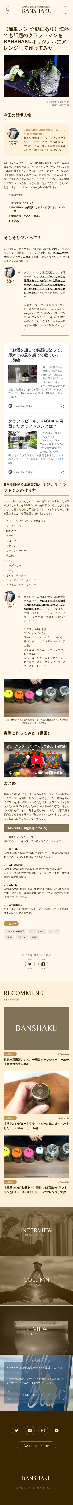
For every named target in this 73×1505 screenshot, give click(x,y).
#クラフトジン (37, 931)
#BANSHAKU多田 (15, 931)
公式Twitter (12, 849)
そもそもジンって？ (22, 202)
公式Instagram (14, 864)
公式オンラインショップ (19, 837)
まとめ (15, 221)
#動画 (9, 937)
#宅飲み (22, 937)
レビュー (11, 923)
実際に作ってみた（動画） (26, 216)
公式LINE (11, 884)
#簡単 (34, 937)
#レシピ (54, 931)
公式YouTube (14, 904)
